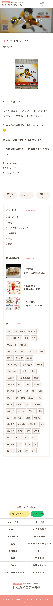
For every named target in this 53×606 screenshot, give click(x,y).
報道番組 (31, 331)
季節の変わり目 (13, 371)
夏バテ (9, 404)
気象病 (27, 384)
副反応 (29, 358)
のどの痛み (36, 404)
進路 (26, 338)
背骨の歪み (27, 364)
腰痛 (10, 244)
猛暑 (26, 404)
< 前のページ (10, 195)
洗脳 (40, 391)
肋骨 (10, 222)
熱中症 (9, 358)
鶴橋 (40, 411)
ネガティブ (32, 351)
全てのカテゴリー (16, 217)
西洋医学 (37, 417)
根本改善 (21, 424)
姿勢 (28, 431)
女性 (19, 450)
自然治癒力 (32, 424)
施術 (42, 351)
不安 (16, 397)
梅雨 (23, 397)
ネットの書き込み (14, 338)
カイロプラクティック (18, 227)
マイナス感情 (19, 331)
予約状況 (31, 411)
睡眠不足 (10, 384)
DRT (33, 391)
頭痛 (26, 391)
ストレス (21, 411)
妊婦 (26, 450)
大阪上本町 (11, 344)
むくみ (34, 437)
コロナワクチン (13, 364)
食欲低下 (37, 384)
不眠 (39, 397)
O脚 (35, 444)
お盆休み (10, 411)
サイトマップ (40, 572)
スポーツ (10, 450)
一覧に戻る (26, 195)
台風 (33, 338)
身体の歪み (18, 417)
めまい (31, 397)
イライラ (38, 364)
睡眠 (19, 384)
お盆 (9, 331)
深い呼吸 (10, 391)
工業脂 (32, 371)
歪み (10, 238)
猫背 (19, 391)
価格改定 (22, 344)
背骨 (42, 424)
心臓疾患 (10, 378)
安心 (33, 450)
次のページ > (43, 195)
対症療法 (10, 424)
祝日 (9, 417)
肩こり (27, 444)
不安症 (36, 378)
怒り (9, 397)
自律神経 (10, 444)
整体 (9, 437)
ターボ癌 (19, 358)
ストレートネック (21, 437)
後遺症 (20, 431)
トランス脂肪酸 (24, 378)
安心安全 (10, 431)
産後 (19, 444)
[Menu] (48, 3)
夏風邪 (18, 404)
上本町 (36, 431)
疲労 (24, 371)
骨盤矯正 (12, 233)
